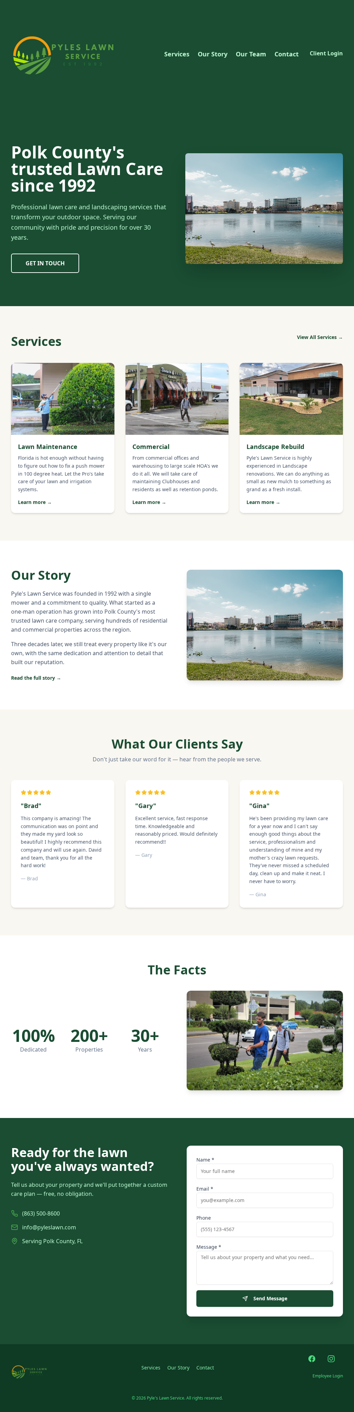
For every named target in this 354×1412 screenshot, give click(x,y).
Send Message (270, 1298)
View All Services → (320, 337)
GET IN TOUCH (45, 263)
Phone (203, 1217)
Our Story (212, 54)
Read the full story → (36, 678)
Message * (208, 1247)
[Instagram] (335, 1362)
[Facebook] (316, 1362)
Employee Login (328, 1376)
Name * (205, 1159)
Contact (286, 54)
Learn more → (35, 502)
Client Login (326, 53)
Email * (204, 1188)
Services (176, 54)
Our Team (251, 54)
